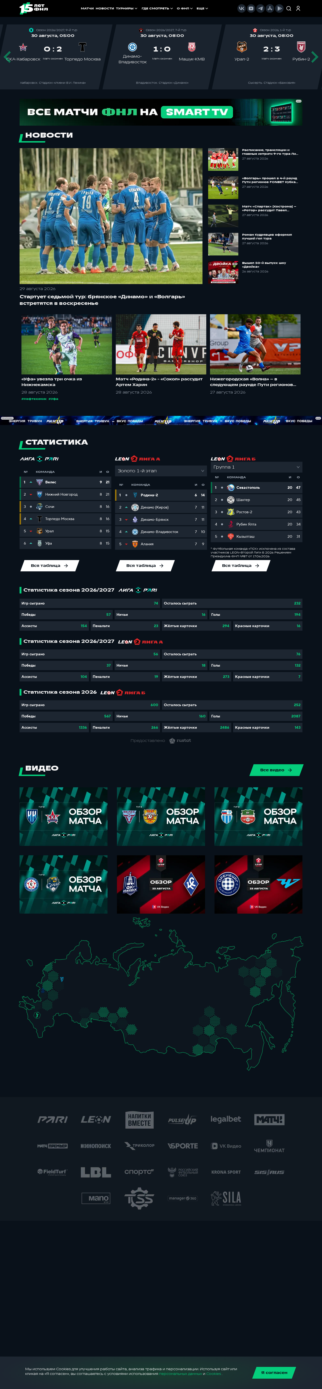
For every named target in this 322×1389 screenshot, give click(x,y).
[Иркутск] (154, 1037)
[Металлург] (55, 1003)
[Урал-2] (110, 1003)
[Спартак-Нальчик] (44, 1024)
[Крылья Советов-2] (79, 1011)
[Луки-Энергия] (53, 969)
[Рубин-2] (89, 990)
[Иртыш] (124, 1022)
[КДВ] (139, 1019)
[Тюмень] (116, 1010)
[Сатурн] (63, 990)
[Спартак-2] (59, 984)
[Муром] (75, 983)
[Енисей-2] (158, 1023)
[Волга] (82, 999)
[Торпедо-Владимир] (70, 982)
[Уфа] (102, 999)
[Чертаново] (56, 989)
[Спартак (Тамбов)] (64, 1002)
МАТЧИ (87, 8)
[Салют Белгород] (43, 996)
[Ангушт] (37, 1027)
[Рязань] (67, 998)
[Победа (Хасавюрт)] (41, 1034)
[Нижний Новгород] (83, 978)
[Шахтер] (34, 1005)
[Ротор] (52, 1012)
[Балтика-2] (32, 964)
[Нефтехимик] (94, 991)
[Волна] (85, 983)
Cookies (213, 1374)
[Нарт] (40, 1020)
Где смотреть (155, 8)
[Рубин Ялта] (26, 1006)
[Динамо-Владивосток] (252, 1062)
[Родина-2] (62, 979)
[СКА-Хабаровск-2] (250, 1042)
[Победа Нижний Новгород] (87, 978)
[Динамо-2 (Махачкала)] (45, 1030)
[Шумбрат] (74, 993)
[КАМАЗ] (99, 989)
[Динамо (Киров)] (93, 974)
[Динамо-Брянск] (42, 990)
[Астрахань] (56, 1015)
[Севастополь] (22, 1007)
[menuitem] (158, 8)
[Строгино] (52, 984)
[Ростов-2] (41, 1009)
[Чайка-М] (45, 1013)
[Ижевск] (102, 983)
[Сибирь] (141, 1024)
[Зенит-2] (62, 963)
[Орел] (48, 990)
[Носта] (74, 1019)
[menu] (175, 8)
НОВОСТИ (105, 8)
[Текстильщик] (77, 978)
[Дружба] (37, 1015)
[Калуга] (60, 995)
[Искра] (45, 983)
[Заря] (39, 1004)
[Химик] (80, 982)
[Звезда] (57, 963)
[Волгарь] (60, 1012)
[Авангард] (46, 1003)
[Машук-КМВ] (35, 1019)
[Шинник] (72, 977)
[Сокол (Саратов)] (67, 1007)
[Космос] (58, 979)
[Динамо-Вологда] (79, 969)
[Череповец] (74, 970)
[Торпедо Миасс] (102, 1013)
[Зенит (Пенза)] (70, 1002)
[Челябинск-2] (107, 1013)
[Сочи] (33, 1023)
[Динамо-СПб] (66, 963)
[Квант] (55, 995)
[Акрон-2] (74, 1009)
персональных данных (180, 1374)
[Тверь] (58, 973)
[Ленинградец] (70, 960)
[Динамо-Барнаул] (138, 1034)
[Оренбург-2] (79, 1021)
